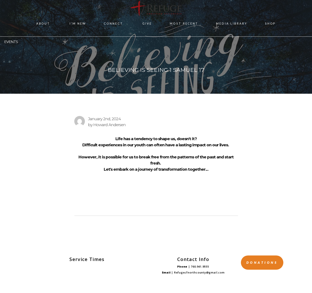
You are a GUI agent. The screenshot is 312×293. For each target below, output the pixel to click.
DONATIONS (262, 262)
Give (147, 23)
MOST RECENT (184, 23)
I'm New (77, 23)
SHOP (270, 23)
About (44, 23)
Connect (114, 23)
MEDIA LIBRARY (231, 23)
